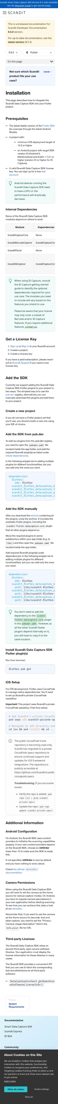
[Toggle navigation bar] (4, 12)
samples (16, 908)
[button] (13, 52)
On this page (15, 61)
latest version (16, 42)
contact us (31, 326)
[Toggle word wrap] (45, 475)
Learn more (10, 1081)
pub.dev (10, 394)
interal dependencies (17, 455)
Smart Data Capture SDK (18, 1026)
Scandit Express (13, 1031)
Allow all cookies (16, 1089)
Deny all (29, 1097)
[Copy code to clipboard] (51, 475)
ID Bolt (8, 1036)
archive (35, 515)
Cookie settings (41, 1089)
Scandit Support (20, 362)
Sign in (25, 346)
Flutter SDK (49, 125)
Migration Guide (23, 5)
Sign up (14, 346)
